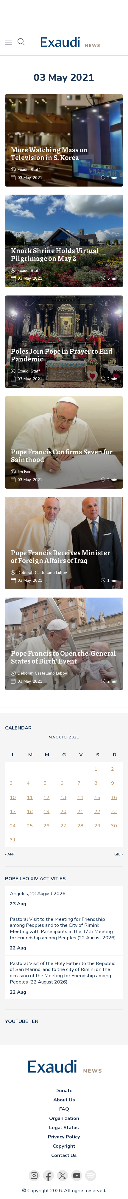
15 (97, 797)
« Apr (10, 854)
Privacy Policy (64, 1136)
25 (30, 825)
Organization (64, 1118)
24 (13, 825)
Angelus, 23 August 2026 (37, 893)
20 (63, 811)
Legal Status (64, 1127)
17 (13, 811)
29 (97, 825)
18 (30, 811)
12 (46, 797)
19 (46, 811)
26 (46, 825)
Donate (64, 1090)
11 (30, 797)
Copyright (64, 1146)
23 (114, 811)
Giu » (118, 854)
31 (13, 839)
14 (80, 797)
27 (63, 825)
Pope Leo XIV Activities (35, 878)
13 (63, 797)
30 (114, 825)
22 (97, 811)
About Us (64, 1099)
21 (80, 811)
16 (114, 797)
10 (13, 797)
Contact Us (64, 1155)
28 (80, 825)
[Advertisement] (64, 15)
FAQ (64, 1109)
